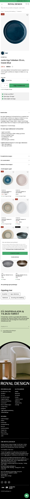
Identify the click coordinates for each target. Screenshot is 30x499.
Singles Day (3, 430)
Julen (2, 435)
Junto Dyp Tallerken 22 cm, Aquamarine (6, 192)
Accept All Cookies (14, 253)
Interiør (16, 397)
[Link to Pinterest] (9, 482)
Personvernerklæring (6, 400)
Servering (17, 395)
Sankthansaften (5, 428)
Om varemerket (5, 160)
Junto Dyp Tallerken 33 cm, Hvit (21, 220)
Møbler (16, 391)
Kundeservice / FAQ (6, 391)
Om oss (3, 395)
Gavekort (3, 393)
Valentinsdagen (5, 418)
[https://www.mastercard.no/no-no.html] (6, 487)
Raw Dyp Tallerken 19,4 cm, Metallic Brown (21, 275)
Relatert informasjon (7, 164)
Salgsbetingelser (5, 399)
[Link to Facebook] (2, 482)
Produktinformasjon (6, 156)
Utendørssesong (5, 424)
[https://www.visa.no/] (2, 487)
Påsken (2, 420)
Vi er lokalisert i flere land (7, 449)
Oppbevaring (18, 402)
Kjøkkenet (17, 400)
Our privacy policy (10, 249)
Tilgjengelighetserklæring (7, 410)
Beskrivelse (4, 112)
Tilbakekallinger (4, 412)
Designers (3, 408)
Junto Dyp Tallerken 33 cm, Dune (6, 220)
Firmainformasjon (5, 397)
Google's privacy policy (19, 249)
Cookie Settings (15, 257)
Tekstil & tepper (19, 399)
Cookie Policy (4, 406)
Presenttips (3, 422)
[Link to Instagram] (5, 482)
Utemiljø (17, 404)
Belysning (17, 393)
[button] (26, 4)
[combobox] (15, 80)
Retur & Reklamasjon (6, 404)
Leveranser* (4, 402)
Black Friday (4, 432)
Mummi (3, 426)
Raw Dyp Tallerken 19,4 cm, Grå (7, 275)
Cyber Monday (4, 433)
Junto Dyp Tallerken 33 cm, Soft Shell (21, 192)
